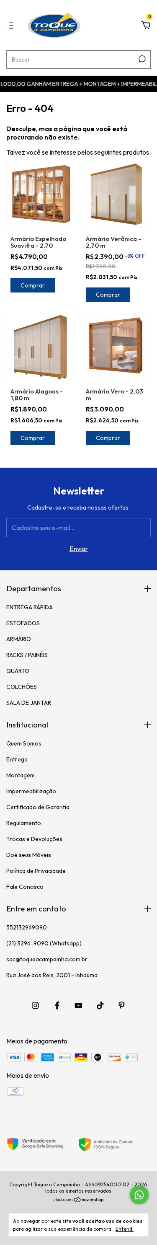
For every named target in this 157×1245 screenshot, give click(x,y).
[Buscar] (141, 59)
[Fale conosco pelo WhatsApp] (139, 1194)
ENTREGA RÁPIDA (29, 607)
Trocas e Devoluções (34, 839)
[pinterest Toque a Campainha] (122, 1005)
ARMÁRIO (18, 639)
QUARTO (17, 671)
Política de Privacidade (36, 871)
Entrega (17, 759)
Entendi (125, 1229)
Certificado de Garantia (37, 807)
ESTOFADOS (23, 623)
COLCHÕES (21, 687)
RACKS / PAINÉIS (27, 655)
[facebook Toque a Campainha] (57, 1005)
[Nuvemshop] (78, 1200)
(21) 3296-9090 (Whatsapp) (44, 943)
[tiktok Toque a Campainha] (100, 1005)
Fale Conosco (25, 886)
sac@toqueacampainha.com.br (47, 959)
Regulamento (23, 823)
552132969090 (26, 927)
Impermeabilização (31, 791)
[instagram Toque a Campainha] (35, 1005)
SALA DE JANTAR (28, 703)
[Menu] (12, 25)
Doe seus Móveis (28, 855)
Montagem (20, 775)
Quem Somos (23, 743)
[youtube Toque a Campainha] (78, 1005)
